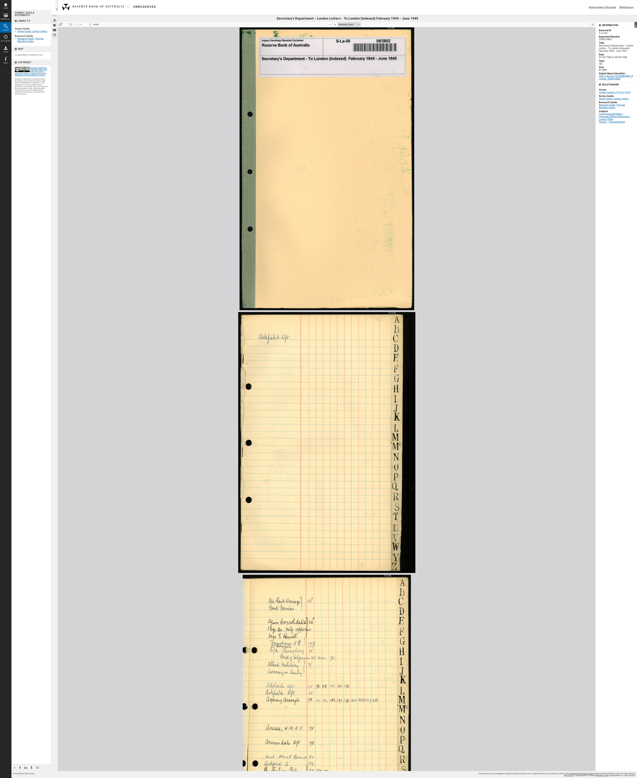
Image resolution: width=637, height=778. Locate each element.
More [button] (5, 63)
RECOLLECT (569, 775)
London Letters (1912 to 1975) (615, 92)
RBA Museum (626, 7)
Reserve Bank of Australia (602, 7)
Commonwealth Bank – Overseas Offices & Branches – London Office (615, 117)
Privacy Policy (18, 774)
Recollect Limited (602, 775)
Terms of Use (30, 774)
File (600, 63)
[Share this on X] (14, 766)
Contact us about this (54, 30)
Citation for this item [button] (54, 35)
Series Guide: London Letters (32, 31)
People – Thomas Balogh (612, 122)
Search (6, 30)
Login (5, 52)
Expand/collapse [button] (636, 25)
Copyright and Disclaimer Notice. (581, 774)
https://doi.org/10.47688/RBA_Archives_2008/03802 (616, 77)
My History (5, 41)
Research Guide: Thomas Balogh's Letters (30, 40)
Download (54, 20)
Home (5, 8)
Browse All (6, 19)
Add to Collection (54, 25)
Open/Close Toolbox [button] (56, 6)
